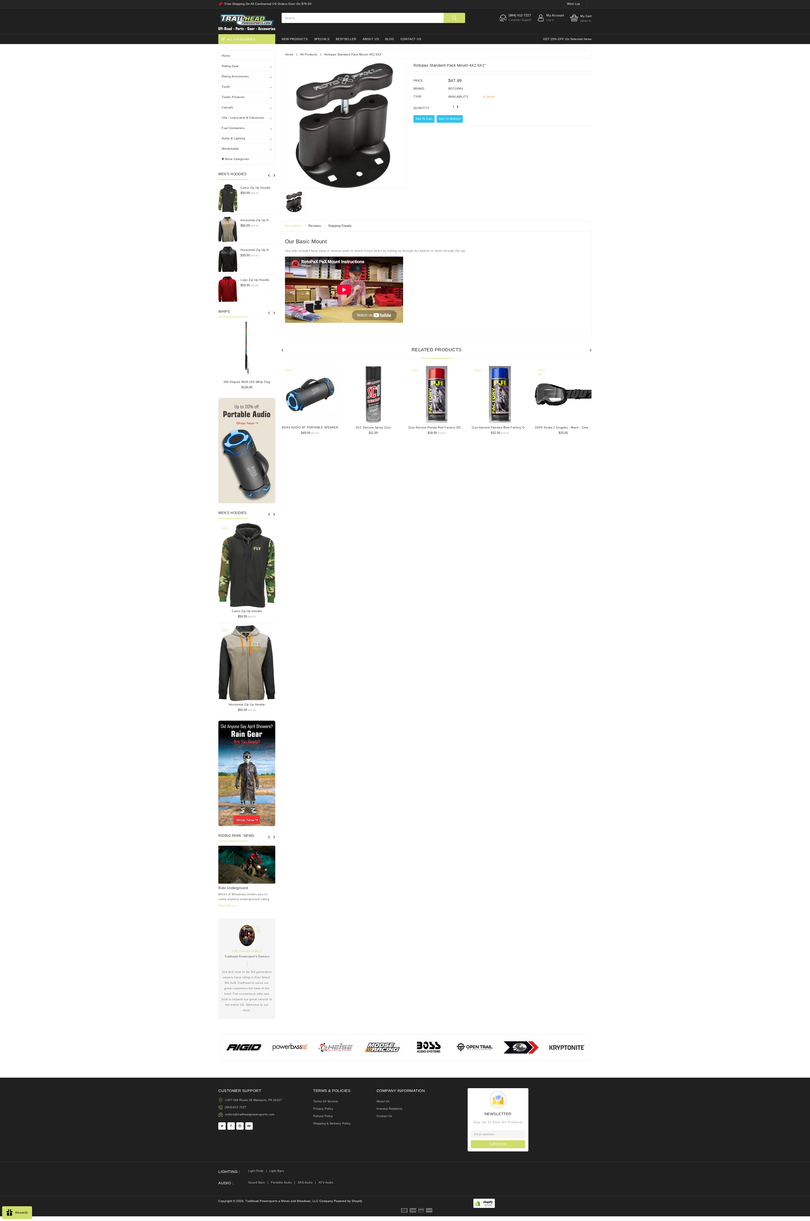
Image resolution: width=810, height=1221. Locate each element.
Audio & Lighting (233, 138)
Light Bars (276, 1171)
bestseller (346, 39)
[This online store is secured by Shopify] (484, 1203)
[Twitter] (222, 1126)
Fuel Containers (233, 128)
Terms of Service (325, 1101)
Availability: (458, 96)
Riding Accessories (235, 76)
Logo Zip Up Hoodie (254, 279)
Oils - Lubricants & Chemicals (243, 117)
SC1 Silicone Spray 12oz (373, 427)
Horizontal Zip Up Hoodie (258, 220)
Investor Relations (389, 1108)
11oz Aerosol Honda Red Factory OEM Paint (440, 427)
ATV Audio (326, 1182)
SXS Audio (305, 1182)
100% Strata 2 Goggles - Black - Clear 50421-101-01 (573, 427)
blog (389, 39)
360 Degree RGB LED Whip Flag (246, 382)
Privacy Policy (323, 1108)
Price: (418, 80)
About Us (383, 1101)
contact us (411, 39)
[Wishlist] (247, 564)
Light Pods (255, 1171)
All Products (308, 54)
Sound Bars (256, 1182)
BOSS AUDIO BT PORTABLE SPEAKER (310, 427)
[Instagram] (240, 1126)
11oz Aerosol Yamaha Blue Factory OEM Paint (504, 427)
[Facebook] (231, 1126)
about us (371, 39)
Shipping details (340, 226)
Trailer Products (233, 97)
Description (293, 226)
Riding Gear (230, 66)
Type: (418, 96)
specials (321, 39)
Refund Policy (323, 1116)
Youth (226, 86)
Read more (226, 905)
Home (226, 55)
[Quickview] (257, 564)
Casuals (227, 107)
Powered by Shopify (348, 1201)
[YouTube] (249, 1126)
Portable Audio (281, 1182)
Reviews (314, 226)
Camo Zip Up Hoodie (255, 187)
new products (295, 39)
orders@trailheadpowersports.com (250, 1114)
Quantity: (421, 108)
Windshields (230, 148)
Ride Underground (233, 888)
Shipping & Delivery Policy (332, 1123)
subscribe (498, 1144)
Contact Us (384, 1116)
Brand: (419, 88)
